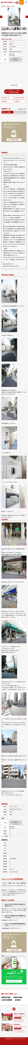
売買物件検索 (17, 997)
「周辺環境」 (4, 920)
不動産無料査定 (12, 891)
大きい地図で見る (14, 85)
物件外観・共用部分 (20, 97)
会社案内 (18, 1000)
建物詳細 (17, 101)
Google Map (18, 1018)
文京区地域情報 (7, 1000)
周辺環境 (4, 101)
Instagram (17, 2)
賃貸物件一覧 (5, 97)
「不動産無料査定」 (6, 928)
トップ (3, 6)
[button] (1, 17)
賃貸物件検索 (6, 997)
